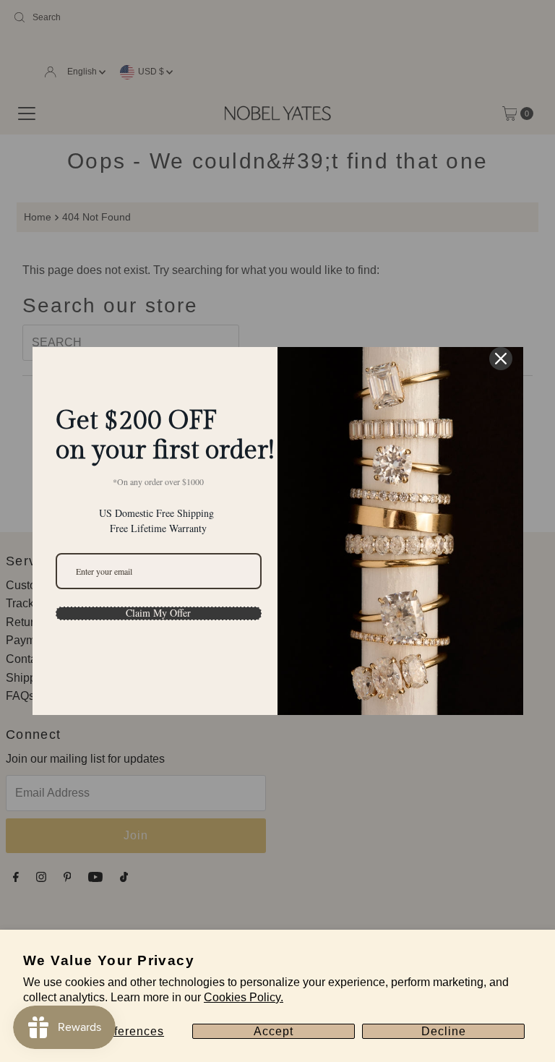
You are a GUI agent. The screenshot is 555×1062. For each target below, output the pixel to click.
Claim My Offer (158, 613)
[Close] (500, 358)
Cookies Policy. (243, 997)
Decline (443, 1031)
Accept (273, 1031)
